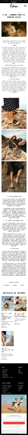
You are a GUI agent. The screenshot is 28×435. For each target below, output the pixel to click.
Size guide (5, 374)
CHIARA (18, 216)
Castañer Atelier (6, 387)
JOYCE (21, 244)
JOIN (14, 423)
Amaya (13, 63)
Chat (19, 371)
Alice (22, 61)
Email (19, 369)
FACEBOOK (14, 285)
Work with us (5, 388)
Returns (4, 372)
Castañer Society (6, 393)
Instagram (20, 385)
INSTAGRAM (6, 285)
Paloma (15, 90)
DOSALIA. (23, 260)
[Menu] (25, 6)
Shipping (4, 371)
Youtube (20, 388)
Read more (4, 327)
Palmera (15, 92)
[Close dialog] (25, 397)
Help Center (5, 369)
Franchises (5, 390)
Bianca (11, 75)
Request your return (7, 377)
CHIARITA (16, 244)
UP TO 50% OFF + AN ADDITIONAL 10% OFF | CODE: (14, 1)
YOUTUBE (22, 285)
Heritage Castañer (6, 385)
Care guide (5, 375)
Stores (4, 391)
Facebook (20, 387)
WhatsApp (20, 372)
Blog (19, 390)
